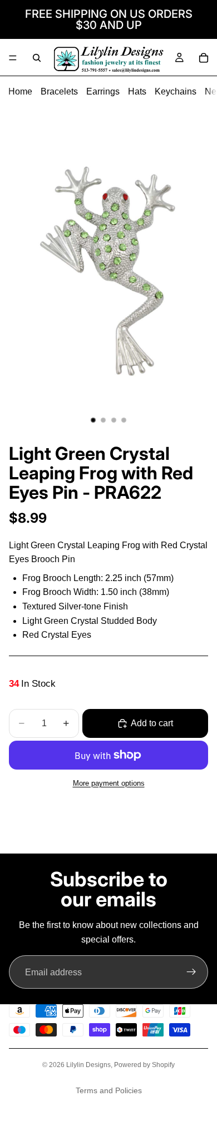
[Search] (36, 58)
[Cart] (203, 58)
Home (20, 91)
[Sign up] (191, 972)
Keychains (175, 91)
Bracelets (59, 91)
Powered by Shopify (144, 1065)
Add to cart (152, 723)
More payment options (109, 783)
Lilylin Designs (88, 1065)
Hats (137, 91)
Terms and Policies (109, 1090)
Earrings (103, 91)
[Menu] (13, 58)
